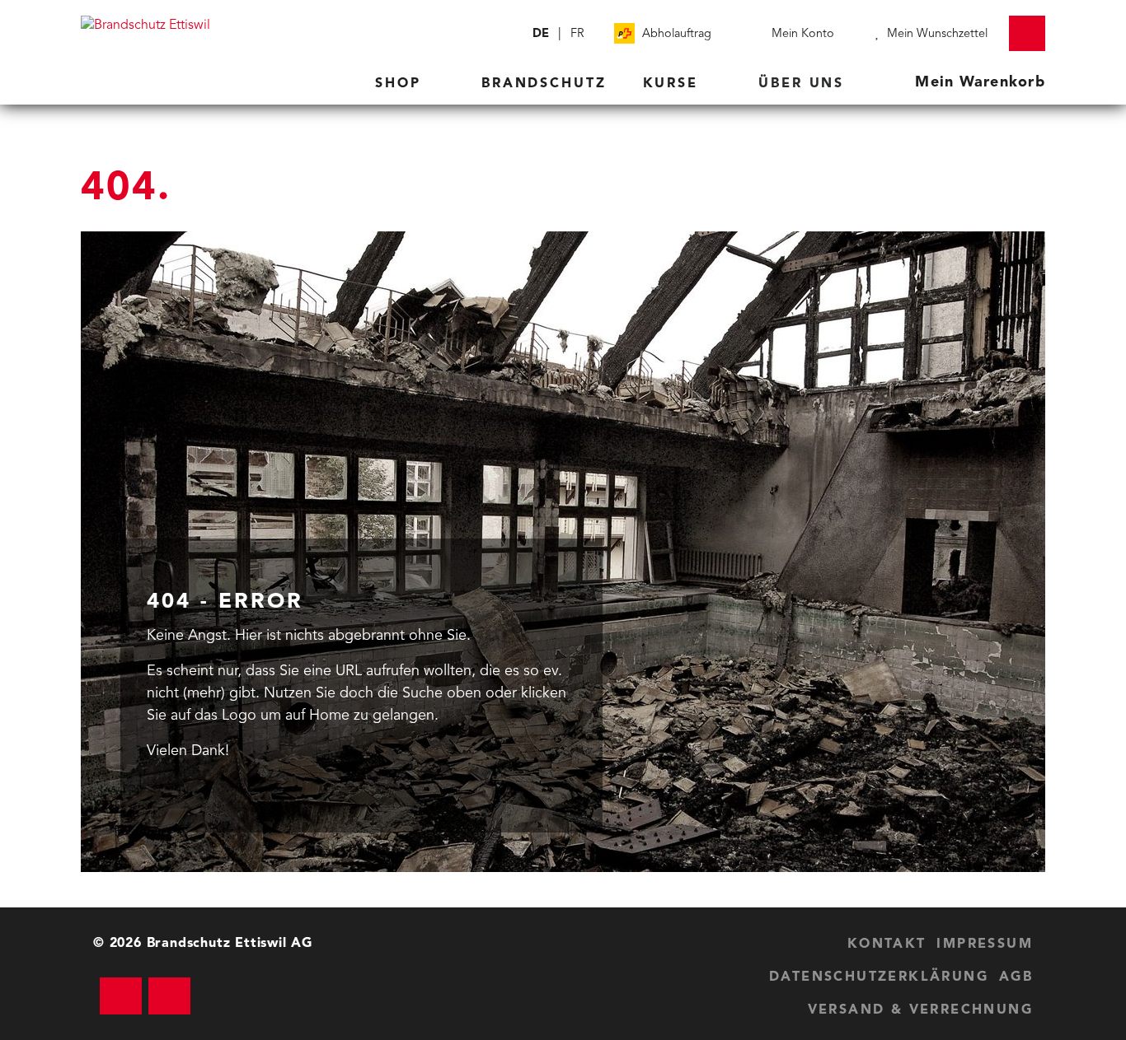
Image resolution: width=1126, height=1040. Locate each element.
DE (541, 34)
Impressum (984, 944)
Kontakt (887, 944)
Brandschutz (544, 84)
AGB (1016, 977)
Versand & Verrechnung (920, 1010)
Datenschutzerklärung (878, 977)
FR (577, 34)
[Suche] (509, 34)
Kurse (674, 84)
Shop (401, 84)
